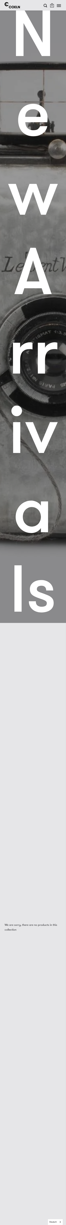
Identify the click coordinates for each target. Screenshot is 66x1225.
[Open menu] (59, 5)
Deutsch (53, 1222)
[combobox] (55, 1222)
